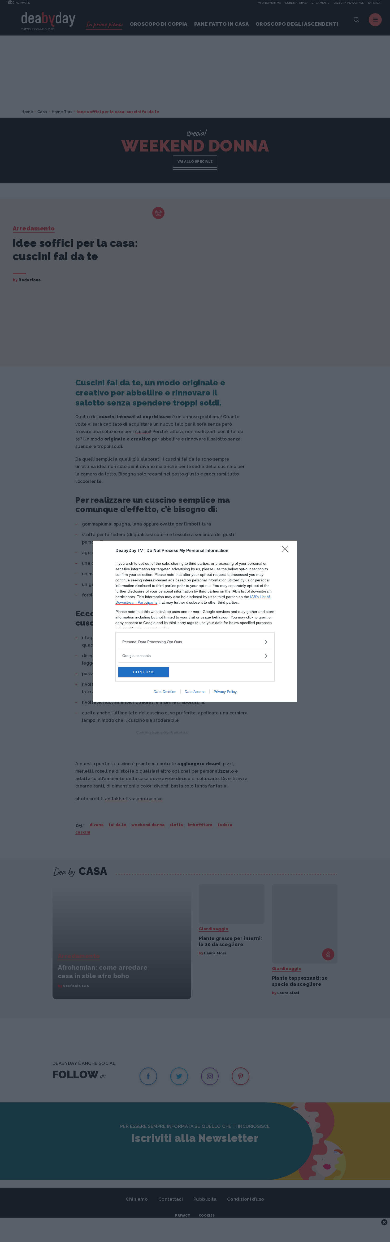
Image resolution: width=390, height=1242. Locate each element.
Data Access (195, 691)
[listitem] (195, 642)
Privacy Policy (225, 691)
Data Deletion (165, 691)
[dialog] (195, 621)
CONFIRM (143, 672)
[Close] (287, 551)
